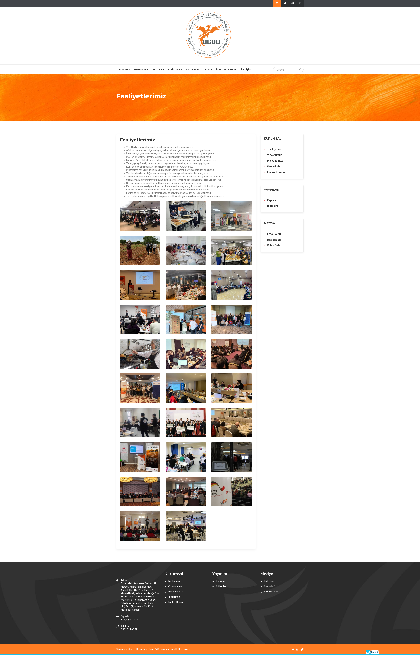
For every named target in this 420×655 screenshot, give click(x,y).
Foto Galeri (273, 234)
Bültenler (272, 206)
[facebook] (300, 3)
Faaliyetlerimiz (275, 172)
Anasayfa (124, 69)
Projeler (158, 69)
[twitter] (285, 3)
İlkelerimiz (273, 166)
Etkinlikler (175, 69)
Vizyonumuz (274, 155)
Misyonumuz (274, 160)
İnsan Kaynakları (226, 69)
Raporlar (272, 200)
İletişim (246, 69)
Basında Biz (273, 239)
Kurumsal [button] (140, 69)
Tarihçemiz (273, 149)
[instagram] (292, 3)
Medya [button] (206, 69)
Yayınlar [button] (191, 69)
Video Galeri (274, 245)
